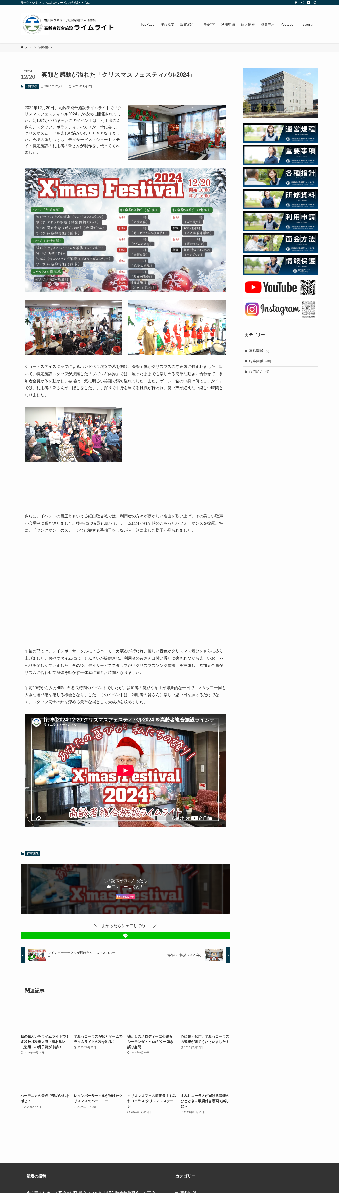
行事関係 (31, 86)
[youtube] (308, 2)
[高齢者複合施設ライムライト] (70, 24)
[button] (125, 935)
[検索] (315, 2)
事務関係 (259, 351)
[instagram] (302, 2)
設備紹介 (259, 371)
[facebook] (296, 2)
